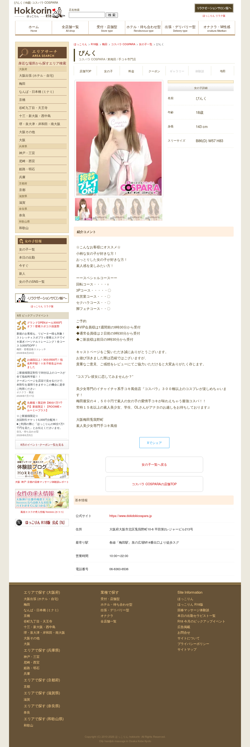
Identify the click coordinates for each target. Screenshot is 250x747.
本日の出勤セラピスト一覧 (196, 615)
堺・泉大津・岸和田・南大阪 (39, 123)
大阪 (22, 139)
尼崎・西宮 (27, 160)
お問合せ (183, 632)
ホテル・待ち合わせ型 (116, 604)
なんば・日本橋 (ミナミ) (36, 91)
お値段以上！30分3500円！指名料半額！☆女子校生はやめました (45, 363)
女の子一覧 (27, 249)
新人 (22, 273)
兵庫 (22, 177)
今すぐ (24, 265)
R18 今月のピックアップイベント (201, 621)
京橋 (22, 99)
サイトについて (188, 638)
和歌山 (24, 227)
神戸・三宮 (27, 152)
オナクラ (107, 615)
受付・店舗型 (110, 598)
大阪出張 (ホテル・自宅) (36, 75)
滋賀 (22, 202)
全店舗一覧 (108, 621)
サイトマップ (187, 649)
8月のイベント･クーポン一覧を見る (42, 444)
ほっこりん (185, 598)
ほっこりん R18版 (190, 604)
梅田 (22, 83)
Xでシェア (154, 442)
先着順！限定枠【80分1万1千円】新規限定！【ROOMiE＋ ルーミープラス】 (44, 406)
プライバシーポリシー (193, 643)
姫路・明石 (27, 169)
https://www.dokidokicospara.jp (130, 515)
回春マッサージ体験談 (193, 610)
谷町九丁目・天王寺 (33, 107)
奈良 (22, 215)
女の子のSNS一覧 (32, 281)
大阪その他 (27, 131)
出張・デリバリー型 (115, 610)
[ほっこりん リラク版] (214, 8)
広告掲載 (183, 626)
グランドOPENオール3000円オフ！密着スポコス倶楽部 (44, 324)
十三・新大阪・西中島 (35, 115)
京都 (22, 189)
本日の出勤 (27, 257)
